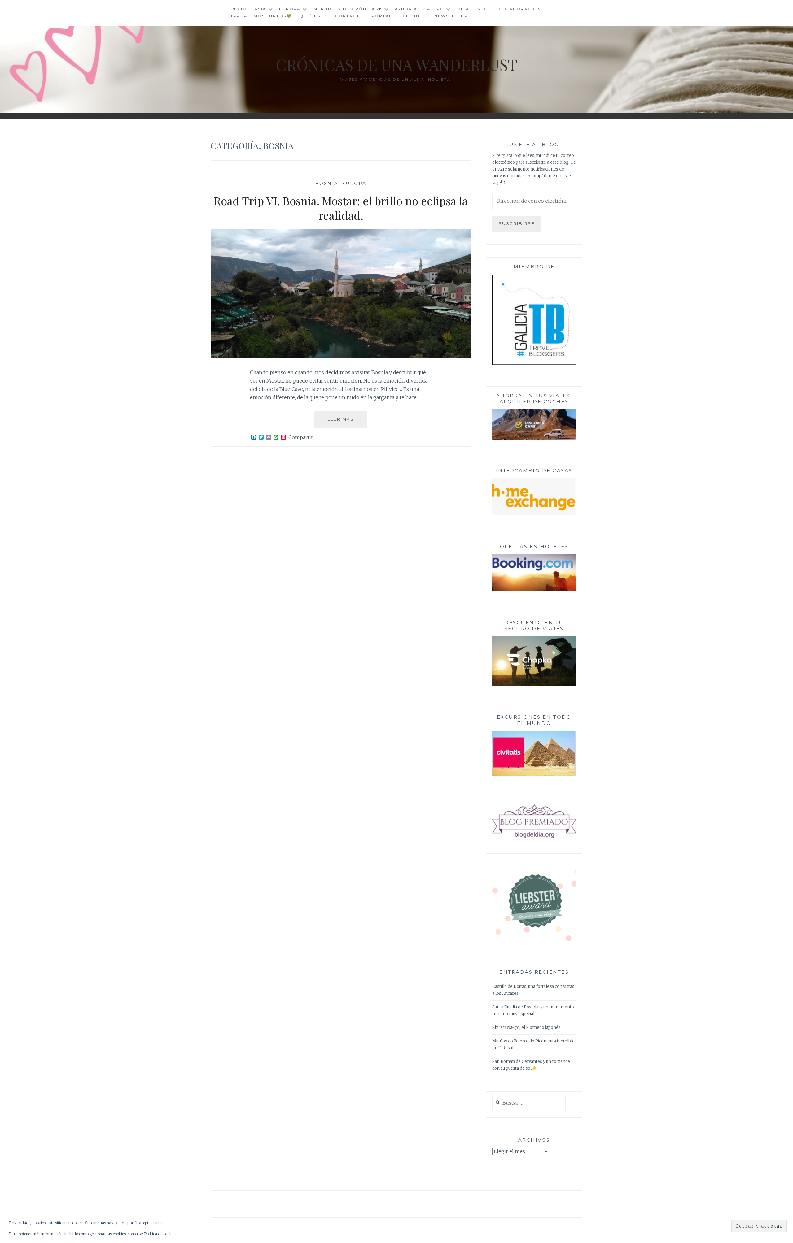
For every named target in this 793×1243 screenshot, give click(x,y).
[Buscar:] (529, 1103)
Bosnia (326, 183)
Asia (260, 8)
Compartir (300, 437)
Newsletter (451, 16)
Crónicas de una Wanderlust (396, 64)
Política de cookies (160, 1234)
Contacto (349, 16)
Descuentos (474, 8)
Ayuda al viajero (419, 8)
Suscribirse (517, 223)
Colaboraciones (523, 8)
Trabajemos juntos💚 (261, 16)
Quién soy (314, 16)
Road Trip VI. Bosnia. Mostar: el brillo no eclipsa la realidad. (341, 208)
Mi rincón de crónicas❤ (347, 8)
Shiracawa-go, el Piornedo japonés (526, 1027)
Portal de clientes (399, 16)
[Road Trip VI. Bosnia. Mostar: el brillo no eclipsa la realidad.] (341, 356)
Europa (289, 8)
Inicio (238, 8)
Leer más (347, 422)
